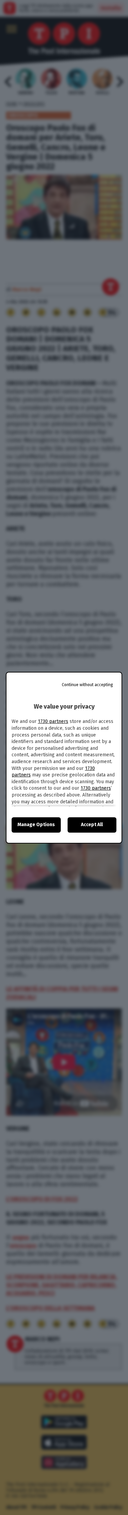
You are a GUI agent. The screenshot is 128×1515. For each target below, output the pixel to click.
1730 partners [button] (53, 721)
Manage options (36, 825)
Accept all (92, 825)
